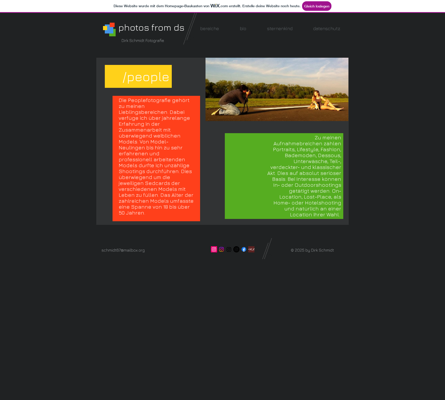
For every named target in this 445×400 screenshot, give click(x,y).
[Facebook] (244, 249)
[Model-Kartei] (251, 249)
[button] (209, 28)
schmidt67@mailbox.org (123, 250)
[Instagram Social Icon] (214, 249)
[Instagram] (221, 249)
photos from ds (151, 27)
